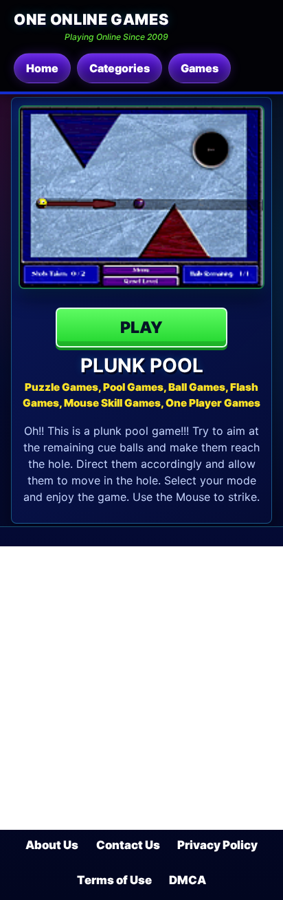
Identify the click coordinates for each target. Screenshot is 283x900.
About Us (51, 845)
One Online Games (91, 19)
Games (199, 68)
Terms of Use (114, 880)
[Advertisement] (141, 688)
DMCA (187, 880)
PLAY (141, 327)
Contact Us (128, 845)
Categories (119, 68)
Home (42, 68)
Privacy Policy (217, 845)
